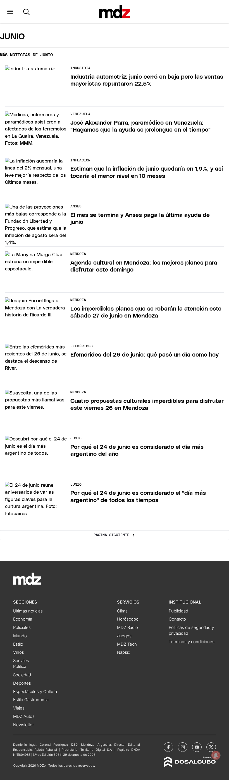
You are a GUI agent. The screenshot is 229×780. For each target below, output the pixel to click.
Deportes (22, 683)
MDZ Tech (127, 644)
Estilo (18, 644)
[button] (10, 12)
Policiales (22, 627)
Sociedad (22, 674)
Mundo (20, 635)
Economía (22, 619)
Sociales (21, 660)
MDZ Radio (127, 627)
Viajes (19, 708)
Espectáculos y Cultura (35, 691)
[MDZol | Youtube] (196, 747)
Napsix (123, 652)
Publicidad (178, 611)
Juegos (124, 635)
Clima (122, 611)
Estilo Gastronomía (31, 699)
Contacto (177, 619)
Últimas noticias (28, 611)
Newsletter (23, 724)
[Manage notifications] (215, 755)
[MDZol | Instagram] (182, 747)
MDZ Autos (24, 716)
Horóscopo (128, 619)
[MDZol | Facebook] (168, 747)
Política (19, 666)
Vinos (18, 652)
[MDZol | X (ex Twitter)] (211, 747)
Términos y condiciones (191, 641)
